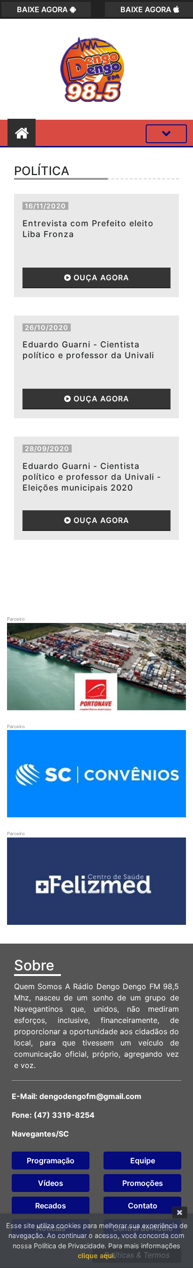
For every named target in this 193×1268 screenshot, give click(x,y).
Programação (50, 1160)
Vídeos (50, 1183)
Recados (50, 1205)
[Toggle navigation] (166, 133)
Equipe (142, 1160)
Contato (142, 1205)
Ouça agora (100, 277)
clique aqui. (97, 1256)
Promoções (142, 1183)
